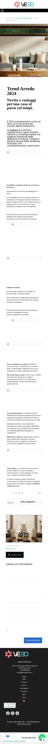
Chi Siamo (24, 682)
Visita (24, 697)
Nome (9, 601)
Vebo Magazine (25, 18)
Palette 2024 (10, 549)
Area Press (24, 691)
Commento (11, 575)
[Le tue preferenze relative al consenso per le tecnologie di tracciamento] (44, 740)
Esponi (24, 694)
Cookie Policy (10, 706)
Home (24, 679)
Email (8, 610)
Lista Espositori (24, 688)
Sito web (9, 620)
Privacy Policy (10, 704)
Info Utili (24, 685)
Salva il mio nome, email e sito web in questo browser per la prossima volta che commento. (22, 632)
